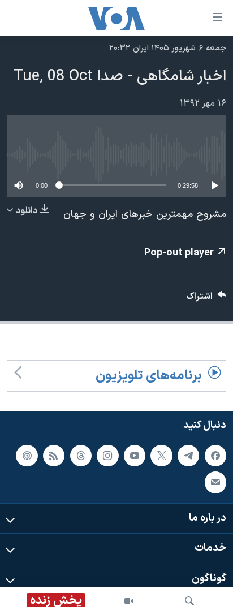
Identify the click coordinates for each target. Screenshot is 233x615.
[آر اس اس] (53, 455)
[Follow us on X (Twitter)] (161, 455)
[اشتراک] (215, 482)
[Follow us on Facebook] (215, 455)
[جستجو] (189, 601)
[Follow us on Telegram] (188, 455)
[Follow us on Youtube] (134, 455)
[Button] (206, 299)
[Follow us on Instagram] (107, 455)
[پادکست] (26, 455)
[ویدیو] (129, 601)
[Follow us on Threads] (81, 455)
